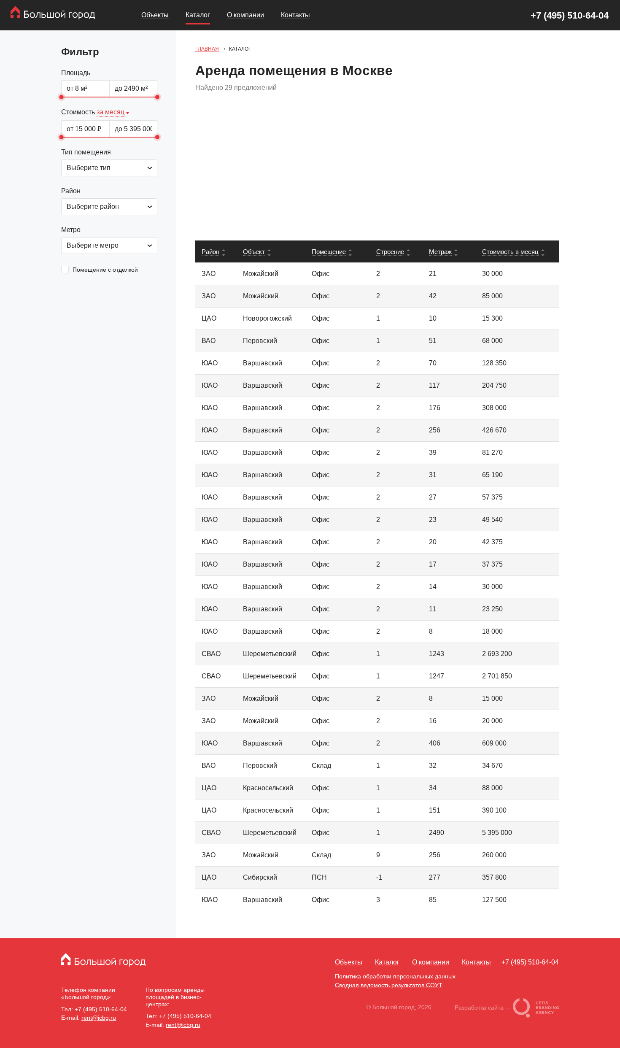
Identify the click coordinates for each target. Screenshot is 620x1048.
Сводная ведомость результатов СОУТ (388, 985)
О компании (245, 15)
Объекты (155, 15)
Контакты (295, 15)
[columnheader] (216, 251)
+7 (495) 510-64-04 (570, 15)
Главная (207, 49)
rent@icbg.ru (98, 1017)
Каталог (198, 15)
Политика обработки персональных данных (395, 976)
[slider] (61, 97)
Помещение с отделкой (104, 269)
